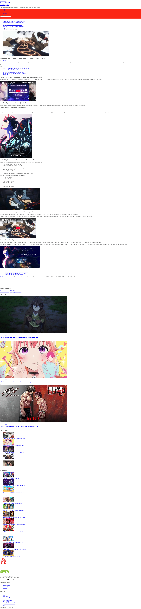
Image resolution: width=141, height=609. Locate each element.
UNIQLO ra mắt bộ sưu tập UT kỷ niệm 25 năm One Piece (13, 542)
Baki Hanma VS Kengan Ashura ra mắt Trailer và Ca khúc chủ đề (19, 426)
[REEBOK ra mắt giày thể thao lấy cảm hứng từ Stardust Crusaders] (8, 548)
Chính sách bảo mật (6, 10)
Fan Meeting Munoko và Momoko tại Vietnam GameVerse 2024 (14, 485)
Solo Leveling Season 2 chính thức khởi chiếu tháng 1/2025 (13, 459)
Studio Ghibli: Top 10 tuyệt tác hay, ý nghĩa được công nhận (13, 26)
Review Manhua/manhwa (7, 600)
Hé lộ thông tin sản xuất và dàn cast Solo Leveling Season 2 (13, 72)
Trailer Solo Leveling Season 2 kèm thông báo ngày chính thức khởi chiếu (16, 68)
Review (4, 595)
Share (1, 280)
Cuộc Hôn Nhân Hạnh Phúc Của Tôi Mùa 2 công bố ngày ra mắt (16, 272)
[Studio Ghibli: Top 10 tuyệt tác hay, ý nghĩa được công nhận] (8, 509)
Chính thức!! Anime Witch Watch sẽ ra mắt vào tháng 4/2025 (13, 22)
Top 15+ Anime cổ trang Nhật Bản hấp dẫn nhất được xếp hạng (14, 517)
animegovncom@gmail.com (8, 576)
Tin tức (6, 335)
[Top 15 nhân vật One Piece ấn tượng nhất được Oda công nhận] (8, 523)
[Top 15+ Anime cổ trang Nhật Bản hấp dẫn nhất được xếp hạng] (8, 516)
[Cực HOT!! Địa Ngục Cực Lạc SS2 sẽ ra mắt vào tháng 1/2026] (8, 437)
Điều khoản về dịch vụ (7, 11)
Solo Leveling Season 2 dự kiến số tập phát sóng (11, 69)
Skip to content (3, 1)
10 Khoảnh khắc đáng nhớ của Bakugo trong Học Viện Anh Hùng (14, 531)
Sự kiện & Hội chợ (6, 601)
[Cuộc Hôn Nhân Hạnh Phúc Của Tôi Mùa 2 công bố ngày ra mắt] (8, 465)
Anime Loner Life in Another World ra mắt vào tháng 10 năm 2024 (19, 337)
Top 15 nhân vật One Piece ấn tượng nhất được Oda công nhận (14, 524)
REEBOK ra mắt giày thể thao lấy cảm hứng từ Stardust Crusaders (14, 549)
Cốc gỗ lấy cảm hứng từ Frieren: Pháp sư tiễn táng (11, 556)
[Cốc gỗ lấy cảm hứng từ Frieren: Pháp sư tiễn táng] (8, 555)
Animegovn (4, 5)
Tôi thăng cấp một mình (35, 278)
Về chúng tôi (5, 13)
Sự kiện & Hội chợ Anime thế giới (9, 602)
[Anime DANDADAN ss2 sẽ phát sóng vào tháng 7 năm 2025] (8, 451)
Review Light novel (6, 597)
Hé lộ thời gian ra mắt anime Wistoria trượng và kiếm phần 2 (15, 273)
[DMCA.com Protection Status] (4, 573)
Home (4, 9)
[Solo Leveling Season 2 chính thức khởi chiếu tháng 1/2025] (8, 458)
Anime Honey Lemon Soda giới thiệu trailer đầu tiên (14, 274)
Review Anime (5, 596)
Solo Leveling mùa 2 (7, 278)
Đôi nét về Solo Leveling (7, 74)
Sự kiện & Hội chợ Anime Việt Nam (9, 604)
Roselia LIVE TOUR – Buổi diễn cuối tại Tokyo (11, 478)
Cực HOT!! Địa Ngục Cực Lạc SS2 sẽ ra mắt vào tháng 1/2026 (14, 21)
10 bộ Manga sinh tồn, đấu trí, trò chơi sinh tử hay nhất (12, 25)
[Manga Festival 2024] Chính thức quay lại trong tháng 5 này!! (14, 492)
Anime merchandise (6, 593)
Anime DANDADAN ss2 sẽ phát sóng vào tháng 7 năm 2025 (13, 23)
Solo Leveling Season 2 (15, 278)
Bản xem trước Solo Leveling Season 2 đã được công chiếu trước (14, 73)
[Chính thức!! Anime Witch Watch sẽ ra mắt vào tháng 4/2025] (8, 444)
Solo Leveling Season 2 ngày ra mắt (25, 278)
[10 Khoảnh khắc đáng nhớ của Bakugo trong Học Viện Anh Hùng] (8, 530)
